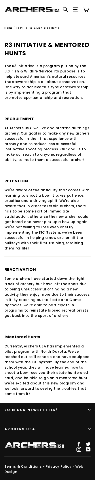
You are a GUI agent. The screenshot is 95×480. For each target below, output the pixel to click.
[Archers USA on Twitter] (88, 444)
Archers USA (19, 429)
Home (8, 28)
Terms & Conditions (23, 466)
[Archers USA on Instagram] (78, 449)
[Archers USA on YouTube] (88, 449)
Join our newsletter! (31, 410)
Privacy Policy (59, 466)
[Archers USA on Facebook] (78, 444)
